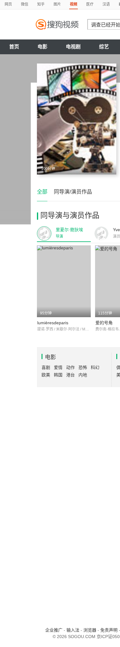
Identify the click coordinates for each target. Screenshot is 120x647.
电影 (42, 46)
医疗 (90, 4)
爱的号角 (104, 322)
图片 (57, 4)
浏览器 (89, 630)
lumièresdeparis (52, 322)
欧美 (46, 374)
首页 (14, 46)
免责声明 (109, 630)
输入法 (72, 630)
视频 (73, 4)
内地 (82, 374)
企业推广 (53, 630)
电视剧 (73, 46)
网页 (8, 4)
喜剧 (46, 367)
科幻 (95, 367)
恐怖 (82, 367)
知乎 (41, 4)
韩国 (58, 374)
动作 (70, 367)
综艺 (104, 46)
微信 (24, 4)
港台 (70, 374)
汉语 (106, 4)
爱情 (58, 367)
